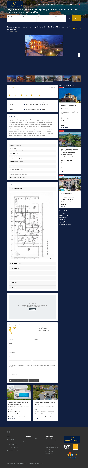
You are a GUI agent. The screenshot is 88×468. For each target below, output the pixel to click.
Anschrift (11, 350)
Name (10, 337)
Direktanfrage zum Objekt (16, 325)
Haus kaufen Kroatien (50, 438)
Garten (11, 104)
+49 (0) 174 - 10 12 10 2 (13, 447)
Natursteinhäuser (63, 217)
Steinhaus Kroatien (50, 443)
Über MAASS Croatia (55, 4)
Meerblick (43, 106)
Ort (39, 16)
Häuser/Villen (63, 213)
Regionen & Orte (45, 4)
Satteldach (44, 109)
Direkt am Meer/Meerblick (65, 224)
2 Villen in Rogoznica (66, 193)
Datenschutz (38, 438)
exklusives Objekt (29, 102)
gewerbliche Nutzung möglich (32, 104)
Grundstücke (62, 219)
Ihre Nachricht (11, 362)
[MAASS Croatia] (15, 7)
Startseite (9, 25)
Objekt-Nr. (55, 16)
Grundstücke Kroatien (50, 445)
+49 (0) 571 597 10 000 (45, 327)
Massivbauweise (29, 106)
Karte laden (32, 309)
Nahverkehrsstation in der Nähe (32, 109)
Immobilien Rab (49, 449)
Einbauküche (12, 102)
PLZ (9, 356)
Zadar (22, 25)
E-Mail (34, 337)
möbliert (12, 109)
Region (24, 16)
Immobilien (37, 4)
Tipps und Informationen (66, 4)
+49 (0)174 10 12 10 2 (45, 328)
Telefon (10, 343)
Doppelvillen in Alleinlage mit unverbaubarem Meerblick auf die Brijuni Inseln (70, 107)
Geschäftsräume (63, 222)
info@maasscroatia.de (45, 330)
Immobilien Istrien (49, 451)
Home (32, 4)
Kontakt (75, 4)
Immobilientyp (11, 16)
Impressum (29, 438)
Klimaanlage (12, 106)
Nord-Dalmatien (16, 25)
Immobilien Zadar (49, 453)
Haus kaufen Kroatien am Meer (52, 447)
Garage (43, 102)
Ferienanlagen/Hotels (64, 221)
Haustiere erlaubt (45, 104)
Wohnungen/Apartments (65, 215)
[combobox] (14, 19)
